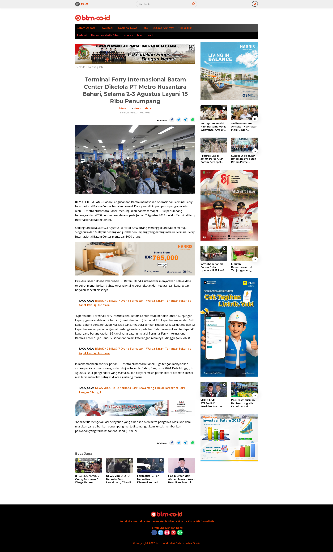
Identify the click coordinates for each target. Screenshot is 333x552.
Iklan (140, 35)
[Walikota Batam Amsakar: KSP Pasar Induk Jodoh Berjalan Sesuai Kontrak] (244, 112)
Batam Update (86, 28)
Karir (151, 35)
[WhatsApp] (180, 533)
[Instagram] (167, 533)
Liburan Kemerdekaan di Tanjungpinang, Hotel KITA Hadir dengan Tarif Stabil (243, 267)
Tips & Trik (185, 28)
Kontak (128, 35)
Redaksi (82, 35)
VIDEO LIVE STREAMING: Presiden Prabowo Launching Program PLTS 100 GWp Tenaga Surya (213, 403)
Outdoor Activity (163, 28)
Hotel (145, 28)
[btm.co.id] (92, 17)
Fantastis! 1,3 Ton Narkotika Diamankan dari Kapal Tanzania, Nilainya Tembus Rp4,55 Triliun (148, 479)
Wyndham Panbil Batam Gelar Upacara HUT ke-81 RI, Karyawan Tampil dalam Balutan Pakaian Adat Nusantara (213, 267)
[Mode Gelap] (255, 4)
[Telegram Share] (185, 119)
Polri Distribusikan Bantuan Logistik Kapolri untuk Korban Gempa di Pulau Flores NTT (243, 403)
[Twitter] (160, 533)
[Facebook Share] (171, 119)
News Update (142, 108)
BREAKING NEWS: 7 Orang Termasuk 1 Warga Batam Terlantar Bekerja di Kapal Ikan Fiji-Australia (87, 479)
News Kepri (107, 28)
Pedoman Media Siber (105, 35)
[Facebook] (154, 533)
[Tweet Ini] (178, 119)
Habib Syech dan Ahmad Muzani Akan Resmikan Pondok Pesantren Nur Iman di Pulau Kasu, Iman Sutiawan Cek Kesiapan (181, 479)
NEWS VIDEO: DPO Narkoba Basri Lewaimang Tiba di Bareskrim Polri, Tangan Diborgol (118, 479)
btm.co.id (125, 108)
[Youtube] (173, 533)
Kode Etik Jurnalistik (201, 521)
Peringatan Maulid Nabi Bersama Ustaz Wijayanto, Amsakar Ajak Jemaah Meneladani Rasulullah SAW (213, 126)
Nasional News (127, 28)
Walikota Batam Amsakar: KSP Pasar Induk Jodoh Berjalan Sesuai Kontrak (244, 126)
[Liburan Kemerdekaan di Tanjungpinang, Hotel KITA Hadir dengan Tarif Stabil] (244, 253)
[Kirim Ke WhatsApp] (192, 119)
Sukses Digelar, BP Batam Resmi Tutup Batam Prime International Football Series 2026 (244, 159)
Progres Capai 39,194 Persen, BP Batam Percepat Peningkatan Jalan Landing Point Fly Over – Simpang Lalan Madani (212, 159)
